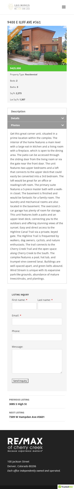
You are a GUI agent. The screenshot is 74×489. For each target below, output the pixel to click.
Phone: (16, 331)
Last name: (45, 300)
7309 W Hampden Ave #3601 (27, 415)
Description (18, 111)
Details (15, 118)
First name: (19, 300)
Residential (31, 74)
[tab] (37, 111)
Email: (16, 315)
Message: (17, 346)
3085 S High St (19, 402)
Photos (15, 125)
